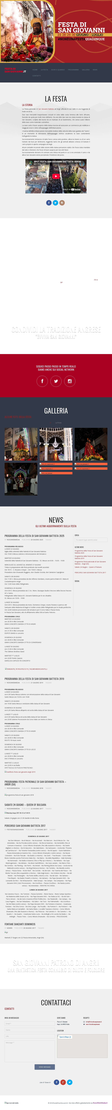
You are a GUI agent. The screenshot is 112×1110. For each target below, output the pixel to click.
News (95, 70)
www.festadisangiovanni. (93, 1024)
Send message (45, 1067)
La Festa (44, 70)
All (50, 423)
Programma (73, 70)
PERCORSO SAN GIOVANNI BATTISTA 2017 (25, 826)
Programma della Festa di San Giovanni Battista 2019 (34, 679)
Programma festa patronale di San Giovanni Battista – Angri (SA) (35, 783)
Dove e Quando (58, 70)
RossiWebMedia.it (100, 1103)
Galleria (85, 70)
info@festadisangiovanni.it (94, 1022)
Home (35, 70)
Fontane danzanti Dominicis (20, 924)
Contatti (36, 76)
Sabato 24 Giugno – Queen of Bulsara (25, 805)
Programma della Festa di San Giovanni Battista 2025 (34, 536)
